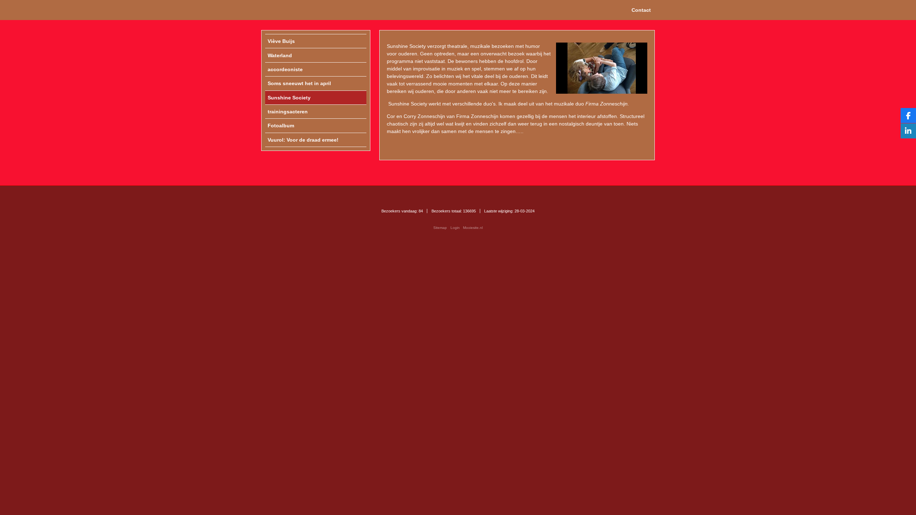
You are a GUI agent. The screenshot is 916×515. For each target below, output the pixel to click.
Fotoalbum (281, 125)
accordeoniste (285, 69)
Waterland (280, 55)
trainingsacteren (288, 111)
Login (455, 228)
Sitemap (440, 228)
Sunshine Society (406, 46)
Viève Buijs (281, 41)
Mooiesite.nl (473, 228)
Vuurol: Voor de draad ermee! (303, 140)
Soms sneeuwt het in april (299, 83)
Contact (641, 10)
